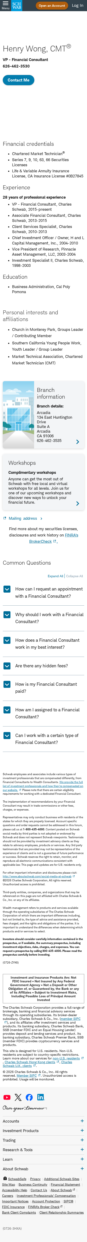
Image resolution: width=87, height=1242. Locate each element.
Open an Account (52, 5)
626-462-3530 (16, 66)
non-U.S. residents (66, 1058)
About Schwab (61, 1190)
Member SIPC (27, 1075)
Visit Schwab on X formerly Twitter (18, 1097)
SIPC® (68, 1201)
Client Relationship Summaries (61, 1212)
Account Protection (46, 1201)
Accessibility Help (14, 1190)
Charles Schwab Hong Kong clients (30, 1062)
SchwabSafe (17, 1179)
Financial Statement (65, 1184)
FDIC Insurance (13, 1207)
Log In (77, 5)
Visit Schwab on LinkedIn (41, 1097)
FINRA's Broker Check (43, 1207)
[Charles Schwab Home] (16, 5)
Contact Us (39, 1190)
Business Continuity (33, 1184)
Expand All (55, 576)
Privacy (35, 1179)
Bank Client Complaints (19, 1212)
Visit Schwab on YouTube (7, 1097)
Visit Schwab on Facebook (29, 1097)
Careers (7, 1196)
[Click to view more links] (82, 1121)
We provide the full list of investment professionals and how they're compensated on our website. (43, 786)
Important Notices (15, 1201)
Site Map (8, 1184)
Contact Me (18, 80)
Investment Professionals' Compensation (46, 1196)
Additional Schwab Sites (61, 1179)
